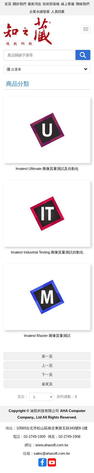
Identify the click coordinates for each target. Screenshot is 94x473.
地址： (11, 428)
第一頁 (47, 356)
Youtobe (52, 462)
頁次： (22, 396)
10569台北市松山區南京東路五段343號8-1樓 (51, 428)
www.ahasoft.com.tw (51, 445)
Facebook (42, 462)
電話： (18, 436)
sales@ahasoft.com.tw (52, 453)
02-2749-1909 (34, 436)
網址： (30, 445)
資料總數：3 (67, 396)
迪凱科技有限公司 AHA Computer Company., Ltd (28, 31)
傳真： (53, 436)
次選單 (15, 69)
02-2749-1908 (69, 436)
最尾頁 (47, 384)
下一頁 (47, 375)
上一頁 (47, 365)
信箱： (28, 453)
